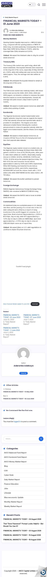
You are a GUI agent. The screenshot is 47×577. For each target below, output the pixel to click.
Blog (6, 466)
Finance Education (11, 484)
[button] (32, 4)
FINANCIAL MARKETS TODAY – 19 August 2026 (22, 535)
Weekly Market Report (13, 506)
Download (35, 304)
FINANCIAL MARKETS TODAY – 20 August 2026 (22, 531)
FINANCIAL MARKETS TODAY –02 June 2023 (18, 399)
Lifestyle (7, 493)
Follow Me (23, 373)
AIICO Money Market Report (15, 462)
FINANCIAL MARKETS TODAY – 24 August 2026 (22, 519)
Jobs (6, 488)
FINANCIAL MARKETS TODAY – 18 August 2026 (22, 540)
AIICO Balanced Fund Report (15, 453)
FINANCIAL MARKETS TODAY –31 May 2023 (18, 392)
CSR (6, 470)
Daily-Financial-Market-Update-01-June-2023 (16, 304)
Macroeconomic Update (13, 497)
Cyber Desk (8, 475)
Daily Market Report (12, 479)
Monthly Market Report (13, 502)
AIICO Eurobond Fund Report (15, 457)
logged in (17, 421)
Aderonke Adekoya (18, 30)
